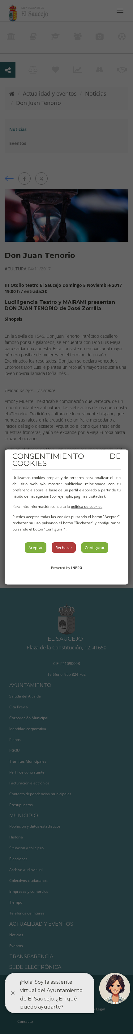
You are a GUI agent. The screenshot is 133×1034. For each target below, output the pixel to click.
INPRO (76, 567)
